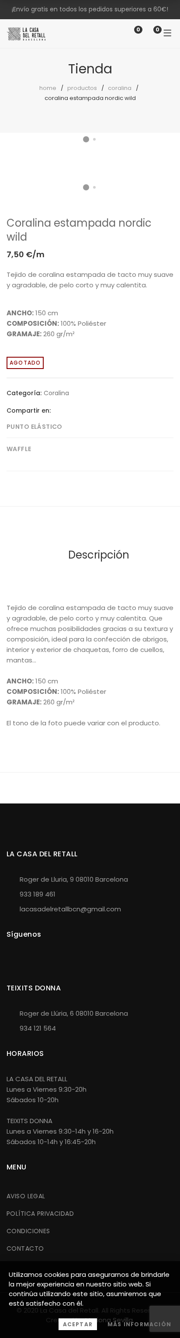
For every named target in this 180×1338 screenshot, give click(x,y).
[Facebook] (57, 410)
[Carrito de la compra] (148, 33)
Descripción (98, 555)
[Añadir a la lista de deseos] (160, 161)
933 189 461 (37, 894)
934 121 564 (38, 1028)
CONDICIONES (28, 1231)
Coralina (120, 88)
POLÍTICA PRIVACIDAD (40, 1213)
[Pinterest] (84, 410)
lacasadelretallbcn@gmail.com (70, 909)
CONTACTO (25, 1248)
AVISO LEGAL (26, 1196)
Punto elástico (34, 426)
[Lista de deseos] (129, 33)
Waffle (19, 449)
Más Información (139, 1324)
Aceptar (78, 1324)
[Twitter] (70, 410)
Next (164, 153)
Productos (82, 88)
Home (47, 88)
